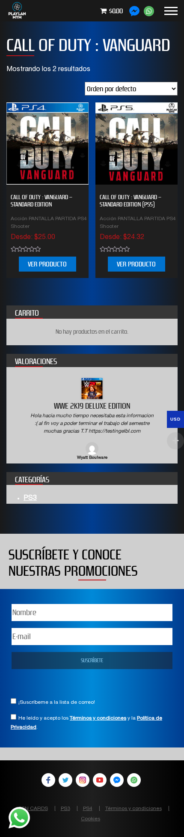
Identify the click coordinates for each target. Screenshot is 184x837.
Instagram (82, 780)
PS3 (30, 498)
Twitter (65, 780)
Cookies (90, 819)
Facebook (48, 780)
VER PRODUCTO (47, 264)
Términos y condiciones (98, 718)
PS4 (87, 808)
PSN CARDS (33, 808)
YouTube (100, 780)
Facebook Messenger (117, 780)
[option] (92, 419)
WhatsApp (134, 780)
